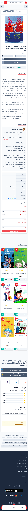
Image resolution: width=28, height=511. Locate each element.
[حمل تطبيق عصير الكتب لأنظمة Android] (9, 490)
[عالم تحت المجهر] (20, 293)
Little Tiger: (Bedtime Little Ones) (14, 157)
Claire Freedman (17, 129)
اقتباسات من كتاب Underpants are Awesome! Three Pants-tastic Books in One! (15, 446)
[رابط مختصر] (9, 195)
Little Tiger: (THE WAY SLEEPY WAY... (13, 155)
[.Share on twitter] (10, 198)
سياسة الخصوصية (23, 460)
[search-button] (5, 2)
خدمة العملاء (24, 479)
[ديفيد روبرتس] (21, 276)
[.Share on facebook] (8, 198)
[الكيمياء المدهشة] (20, 327)
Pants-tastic (9, 437)
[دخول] (6, 508)
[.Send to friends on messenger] (15, 198)
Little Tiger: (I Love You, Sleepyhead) (14, 164)
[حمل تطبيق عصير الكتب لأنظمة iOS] (18, 490)
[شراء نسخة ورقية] (20, 279)
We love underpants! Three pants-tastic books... (13, 167)
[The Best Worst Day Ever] (26, 6)
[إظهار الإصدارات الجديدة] (14, 505)
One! (4, 437)
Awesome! (16, 437)
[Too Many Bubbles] (2, 6)
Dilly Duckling (19, 159)
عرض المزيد (5, 139)
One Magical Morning (17, 152)
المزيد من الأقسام (14, 231)
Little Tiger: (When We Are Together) (14, 162)
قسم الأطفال (13, 186)
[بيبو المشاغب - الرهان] (7, 327)
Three (22, 435)
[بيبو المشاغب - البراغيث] (20, 258)
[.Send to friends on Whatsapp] (12, 198)
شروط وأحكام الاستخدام (22, 457)
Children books (7, 186)
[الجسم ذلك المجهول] (7, 293)
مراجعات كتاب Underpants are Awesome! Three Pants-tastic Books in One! (16, 443)
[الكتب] (22, 508)
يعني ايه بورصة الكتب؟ (22, 471)
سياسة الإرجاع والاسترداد (22, 463)
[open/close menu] (2, 2)
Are (13, 435)
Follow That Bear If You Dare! (15, 150)
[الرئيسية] (25, 11)
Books (17, 435)
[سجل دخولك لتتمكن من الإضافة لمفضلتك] (20, 53)
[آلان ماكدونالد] (20, 276)
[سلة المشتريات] (14, 508)
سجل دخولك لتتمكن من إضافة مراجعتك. (14, 413)
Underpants (8, 435)
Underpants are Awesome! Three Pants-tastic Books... (14, 147)
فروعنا (25, 481)
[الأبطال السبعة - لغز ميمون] (7, 258)
